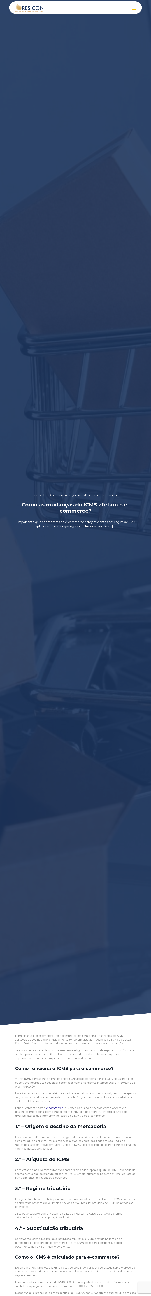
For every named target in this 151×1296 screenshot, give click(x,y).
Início (35, 495)
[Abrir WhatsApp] (141, 1286)
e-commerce (54, 1108)
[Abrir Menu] (134, 7)
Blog (44, 495)
